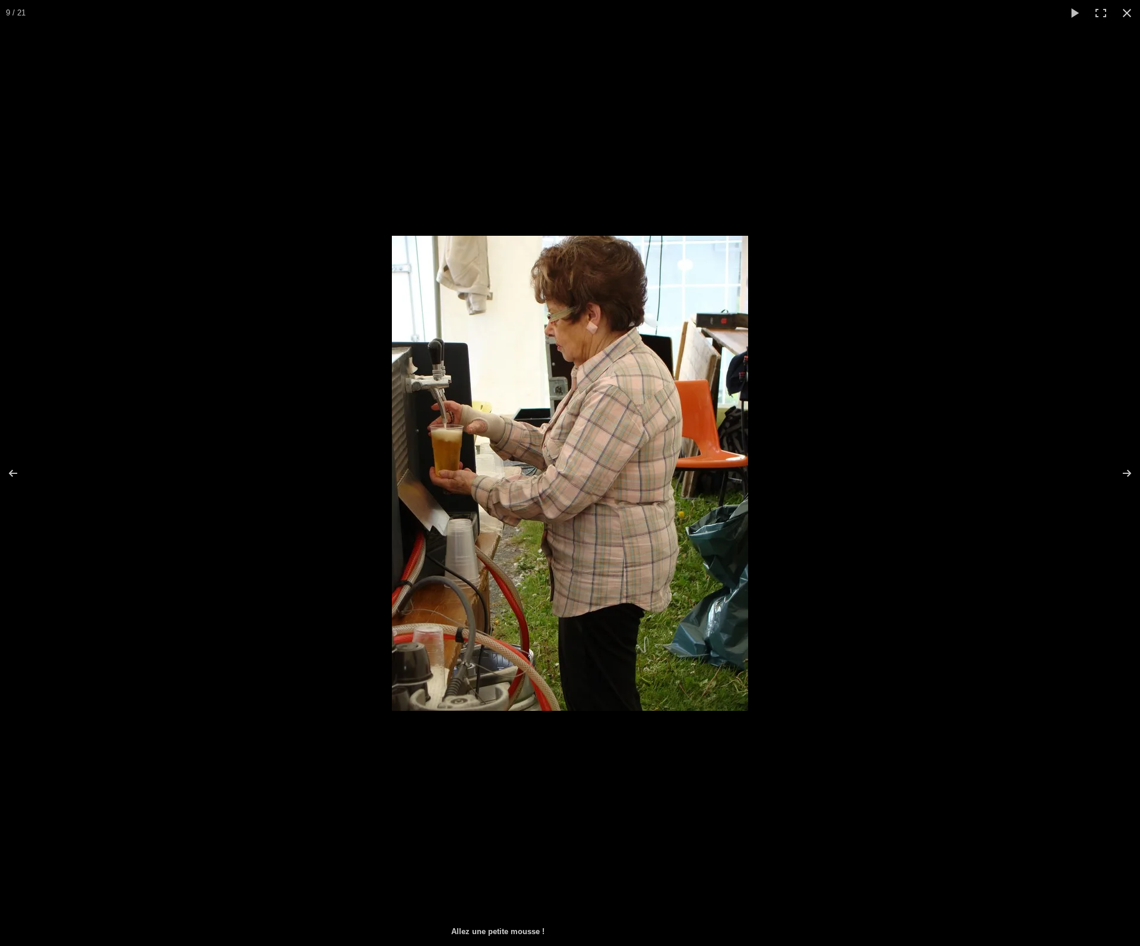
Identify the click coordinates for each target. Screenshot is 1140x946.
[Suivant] (1119, 473)
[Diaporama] (1075, 13)
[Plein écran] (1101, 13)
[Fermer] (1127, 13)
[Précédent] (21, 473)
